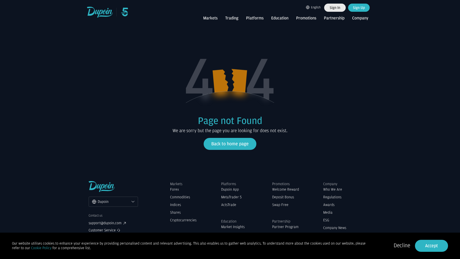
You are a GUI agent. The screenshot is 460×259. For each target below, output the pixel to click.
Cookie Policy (41, 248)
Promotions (306, 18)
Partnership (334, 18)
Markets (210, 18)
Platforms (255, 18)
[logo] (100, 12)
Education (279, 18)
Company (360, 18)
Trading (231, 18)
